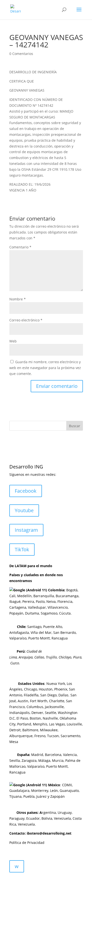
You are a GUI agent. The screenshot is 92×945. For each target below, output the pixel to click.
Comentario (20, 247)
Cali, (12, 596)
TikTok (22, 549)
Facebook (26, 491)
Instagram (26, 530)
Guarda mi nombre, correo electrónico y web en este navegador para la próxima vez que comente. (45, 368)
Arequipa (26, 657)
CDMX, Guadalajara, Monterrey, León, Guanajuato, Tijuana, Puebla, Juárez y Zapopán (44, 791)
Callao (39, 657)
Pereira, (28, 601)
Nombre (17, 299)
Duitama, (32, 613)
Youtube (24, 510)
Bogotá (72, 590)
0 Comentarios (21, 53)
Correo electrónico (25, 320)
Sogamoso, (49, 613)
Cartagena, (18, 607)
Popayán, (16, 613)
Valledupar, (37, 607)
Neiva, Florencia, (59, 601)
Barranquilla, (44, 596)
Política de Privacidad (26, 842)
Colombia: (56, 590)
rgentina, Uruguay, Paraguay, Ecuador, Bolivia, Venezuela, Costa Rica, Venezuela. (45, 818)
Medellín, (24, 596)
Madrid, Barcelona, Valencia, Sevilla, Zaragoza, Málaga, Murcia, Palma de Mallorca (44, 760)
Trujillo (51, 657)
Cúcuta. (65, 613)
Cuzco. (15, 663)
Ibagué (15, 601)
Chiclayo (65, 657)
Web (13, 341)
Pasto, (40, 601)
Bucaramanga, (67, 596)
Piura (77, 657)
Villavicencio (58, 607)
